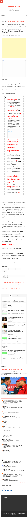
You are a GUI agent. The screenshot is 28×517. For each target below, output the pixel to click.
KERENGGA (5, 406)
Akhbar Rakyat (6, 426)
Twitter (18, 269)
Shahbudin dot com (7, 433)
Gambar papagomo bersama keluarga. (17, 324)
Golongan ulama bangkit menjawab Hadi (11, 412)
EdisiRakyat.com (7, 439)
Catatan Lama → (22, 282)
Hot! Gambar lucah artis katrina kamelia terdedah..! (15, 318)
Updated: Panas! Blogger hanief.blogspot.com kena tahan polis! (15, 338)
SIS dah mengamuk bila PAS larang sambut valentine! (16, 311)
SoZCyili (5, 444)
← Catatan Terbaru (6, 282)
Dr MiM (4, 460)
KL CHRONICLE (6, 479)
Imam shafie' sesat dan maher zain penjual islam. (13, 357)
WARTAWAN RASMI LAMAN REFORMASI (12, 400)
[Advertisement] (14, 48)
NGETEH (5, 422)
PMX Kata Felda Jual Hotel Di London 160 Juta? (12, 417)
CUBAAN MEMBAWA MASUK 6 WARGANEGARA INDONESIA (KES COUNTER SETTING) (12, 446)
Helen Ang (5, 465)
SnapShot (5, 473)
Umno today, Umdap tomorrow (9, 466)
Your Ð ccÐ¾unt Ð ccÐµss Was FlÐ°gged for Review (13, 470)
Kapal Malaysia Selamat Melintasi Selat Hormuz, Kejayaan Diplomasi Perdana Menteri (12, 428)
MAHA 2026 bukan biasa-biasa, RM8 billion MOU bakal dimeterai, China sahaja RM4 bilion (12, 402)
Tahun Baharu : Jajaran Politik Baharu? (10, 480)
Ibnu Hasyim (6, 450)
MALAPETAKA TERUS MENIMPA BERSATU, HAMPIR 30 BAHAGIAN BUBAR (13, 434)
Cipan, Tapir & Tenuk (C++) (9, 416)
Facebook (11, 269)
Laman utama (15, 282)
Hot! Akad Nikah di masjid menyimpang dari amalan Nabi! (15, 331)
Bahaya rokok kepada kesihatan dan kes (11, 440)
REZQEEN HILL (6, 469)
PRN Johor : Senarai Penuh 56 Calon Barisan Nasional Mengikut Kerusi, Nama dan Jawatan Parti (13, 462)
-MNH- (19, 192)
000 (6, 276)
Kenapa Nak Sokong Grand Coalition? (12, 369)
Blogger (5, 421)
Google (5, 269)
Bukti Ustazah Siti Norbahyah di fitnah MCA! (12, 300)
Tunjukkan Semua (23, 453)
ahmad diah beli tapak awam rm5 (14, 276)
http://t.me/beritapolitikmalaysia (16, 21)
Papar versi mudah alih (14, 284)
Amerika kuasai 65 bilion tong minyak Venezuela (12, 407)
